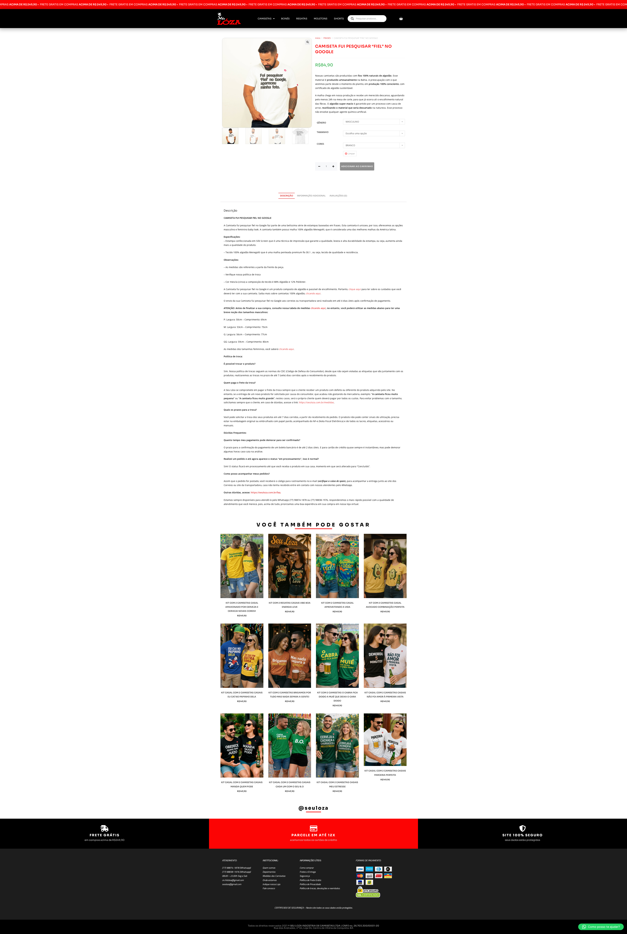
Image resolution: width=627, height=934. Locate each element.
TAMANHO (323, 132)
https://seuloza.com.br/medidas (316, 402)
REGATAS (301, 18)
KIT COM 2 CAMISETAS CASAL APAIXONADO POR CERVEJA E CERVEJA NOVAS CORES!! (241, 607)
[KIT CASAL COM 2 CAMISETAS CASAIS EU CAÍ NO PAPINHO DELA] (241, 656)
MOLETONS (320, 18)
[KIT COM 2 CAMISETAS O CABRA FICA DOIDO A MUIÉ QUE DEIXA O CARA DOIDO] (337, 656)
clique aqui (355, 289)
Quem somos (269, 868)
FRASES (327, 38)
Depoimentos (269, 872)
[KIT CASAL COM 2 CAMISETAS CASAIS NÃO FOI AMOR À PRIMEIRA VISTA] (385, 656)
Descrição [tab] (286, 195)
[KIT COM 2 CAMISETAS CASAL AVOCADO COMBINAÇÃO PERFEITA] (385, 566)
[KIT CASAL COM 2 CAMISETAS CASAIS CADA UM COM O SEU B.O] (289, 745)
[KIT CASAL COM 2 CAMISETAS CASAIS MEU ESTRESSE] (337, 745)
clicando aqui (313, 293)
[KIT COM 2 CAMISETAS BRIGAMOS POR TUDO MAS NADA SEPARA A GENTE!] (289, 656)
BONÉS (285, 18)
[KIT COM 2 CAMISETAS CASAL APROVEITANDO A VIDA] (337, 566)
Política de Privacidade (310, 884)
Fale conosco (269, 888)
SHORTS (339, 18)
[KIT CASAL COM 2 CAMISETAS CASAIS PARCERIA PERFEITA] (385, 739)
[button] (307, 42)
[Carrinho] (401, 19)
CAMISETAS (265, 18)
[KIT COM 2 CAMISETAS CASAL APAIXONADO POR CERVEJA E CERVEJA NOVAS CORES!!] (241, 566)
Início (317, 38)
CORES (320, 143)
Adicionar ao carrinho (357, 166)
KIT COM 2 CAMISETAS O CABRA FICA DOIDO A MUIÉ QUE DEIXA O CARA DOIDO (337, 696)
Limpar (351, 153)
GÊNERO (321, 122)
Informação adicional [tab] (311, 195)
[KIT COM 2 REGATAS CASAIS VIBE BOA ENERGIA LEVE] (289, 566)
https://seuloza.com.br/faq (266, 492)
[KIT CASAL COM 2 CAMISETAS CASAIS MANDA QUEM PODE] (241, 745)
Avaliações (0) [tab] (338, 195)
